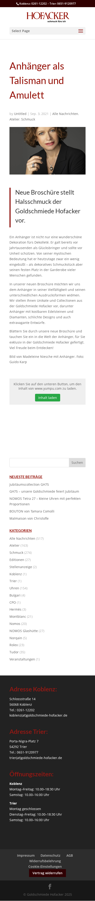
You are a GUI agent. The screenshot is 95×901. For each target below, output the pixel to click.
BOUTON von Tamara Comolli (31, 511)
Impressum (26, 855)
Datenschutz (50, 855)
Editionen (16, 559)
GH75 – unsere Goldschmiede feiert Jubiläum (44, 491)
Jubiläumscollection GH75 (29, 484)
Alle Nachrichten (65, 113)
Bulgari (15, 595)
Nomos (14, 623)
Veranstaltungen (22, 659)
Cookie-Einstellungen (45, 866)
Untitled (20, 113)
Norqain (15, 638)
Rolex (13, 645)
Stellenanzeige (20, 567)
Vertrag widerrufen (47, 873)
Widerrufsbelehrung (45, 861)
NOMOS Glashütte (23, 631)
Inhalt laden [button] (47, 397)
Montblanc (17, 616)
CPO (12, 602)
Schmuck (28, 119)
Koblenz (15, 574)
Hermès (15, 609)
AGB (69, 855)
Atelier (14, 119)
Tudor (14, 652)
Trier (13, 581)
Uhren (14, 588)
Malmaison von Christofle (29, 518)
